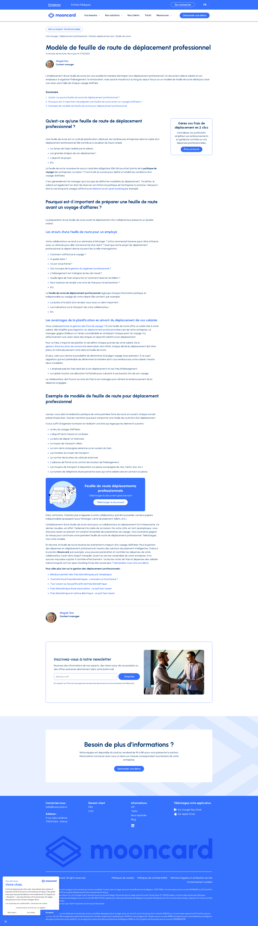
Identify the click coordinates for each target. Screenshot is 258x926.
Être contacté (191, 149)
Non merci (12, 912)
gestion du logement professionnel (90, 268)
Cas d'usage (52, 36)
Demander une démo (194, 15)
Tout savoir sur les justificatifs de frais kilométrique (78, 583)
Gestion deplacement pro (101, 36)
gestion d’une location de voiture (64, 346)
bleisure (97, 188)
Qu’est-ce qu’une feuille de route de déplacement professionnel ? (84, 97)
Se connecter (183, 4)
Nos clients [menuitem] (133, 15)
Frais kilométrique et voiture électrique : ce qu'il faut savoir (82, 593)
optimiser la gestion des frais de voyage (81, 326)
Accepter (50, 912)
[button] (5, 921)
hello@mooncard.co (56, 807)
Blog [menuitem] (133, 819)
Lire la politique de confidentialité (17, 903)
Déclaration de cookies (39, 903)
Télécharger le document (110, 502)
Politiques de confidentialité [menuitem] (152, 877)
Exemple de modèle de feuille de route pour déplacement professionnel (87, 105)
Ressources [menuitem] (163, 15)
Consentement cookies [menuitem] (199, 882)
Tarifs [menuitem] (148, 15)
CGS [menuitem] (91, 811)
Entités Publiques (81, 4)
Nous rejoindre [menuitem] (139, 815)
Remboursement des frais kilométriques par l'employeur (81, 574)
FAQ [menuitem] (90, 807)
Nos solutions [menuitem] (112, 15)
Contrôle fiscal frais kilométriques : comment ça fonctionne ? (84, 579)
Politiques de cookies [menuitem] (123, 877)
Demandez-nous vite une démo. (131, 562)
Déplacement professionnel (64, 29)
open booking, (116, 188)
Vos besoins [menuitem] (90, 15)
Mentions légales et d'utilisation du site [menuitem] (191, 877)
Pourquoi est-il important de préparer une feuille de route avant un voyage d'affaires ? (95, 101)
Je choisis (31, 912)
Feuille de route (123, 36)
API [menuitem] (133, 807)
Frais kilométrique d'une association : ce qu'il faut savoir (81, 588)
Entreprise (54, 4)
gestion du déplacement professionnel (97, 329)
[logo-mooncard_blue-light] (62, 15)
